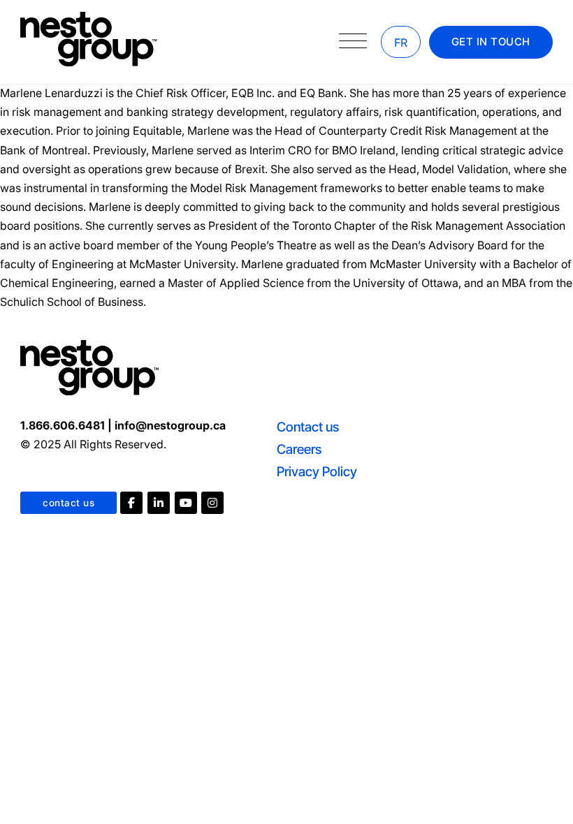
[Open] (353, 42)
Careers (299, 449)
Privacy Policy (317, 472)
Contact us (308, 427)
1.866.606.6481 (62, 425)
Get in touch (490, 42)
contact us (68, 502)
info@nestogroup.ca (170, 425)
